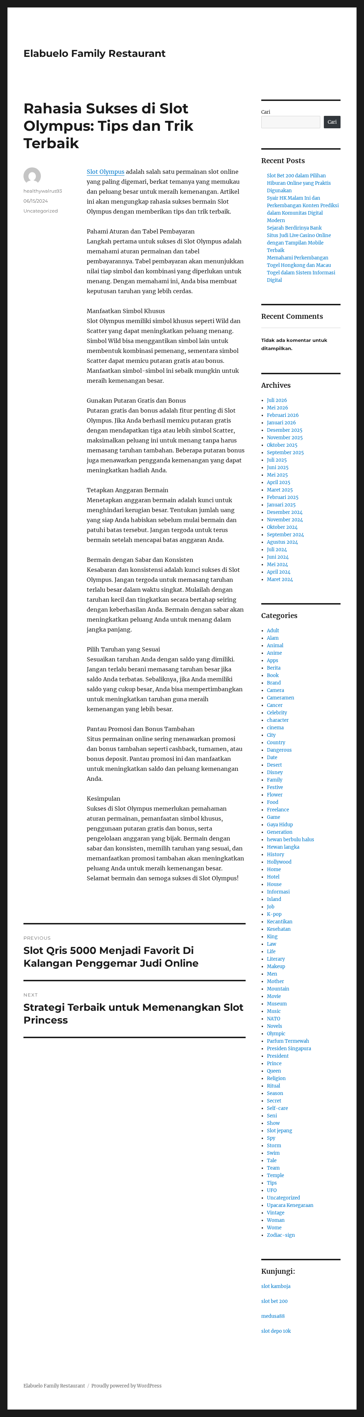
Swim (273, 1153)
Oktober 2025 (282, 445)
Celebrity (277, 713)
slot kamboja (275, 1286)
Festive (275, 787)
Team (273, 1168)
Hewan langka (283, 847)
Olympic (276, 1034)
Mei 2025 (277, 475)
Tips (272, 1183)
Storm (274, 1146)
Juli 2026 (277, 400)
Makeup (276, 967)
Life (271, 952)
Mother (275, 981)
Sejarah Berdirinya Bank (294, 228)
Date (272, 758)
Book (273, 675)
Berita (273, 668)
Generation (280, 832)
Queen (274, 1071)
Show (273, 1123)
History (275, 855)
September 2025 (285, 453)
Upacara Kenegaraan (290, 1205)
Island (274, 899)
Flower (275, 795)
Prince (274, 1064)
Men (272, 974)
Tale (272, 1161)
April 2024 (278, 572)
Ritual (273, 1086)
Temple (275, 1175)
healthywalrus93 (42, 191)
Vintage (275, 1213)
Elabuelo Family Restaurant (94, 53)
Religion (276, 1078)
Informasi (278, 892)
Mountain (278, 989)
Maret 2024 (280, 579)
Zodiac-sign (281, 1235)
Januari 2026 (281, 423)
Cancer (275, 705)
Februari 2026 (283, 415)
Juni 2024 (278, 557)
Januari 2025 (281, 505)
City (271, 735)
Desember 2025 (285, 430)
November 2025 (285, 438)
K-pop (274, 914)
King (272, 937)
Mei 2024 (277, 565)
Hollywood (279, 862)
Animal (275, 646)
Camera (275, 690)
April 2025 (278, 482)
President (278, 1056)
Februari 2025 (283, 497)
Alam (273, 638)
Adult (273, 631)
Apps (272, 660)
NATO (273, 1019)
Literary (276, 959)
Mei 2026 (277, 408)
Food (272, 802)
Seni (272, 1116)
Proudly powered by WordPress (126, 1386)
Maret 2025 (280, 490)
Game (273, 817)
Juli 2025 (277, 460)
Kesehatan (279, 929)
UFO (272, 1190)
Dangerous (279, 750)
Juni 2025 (278, 468)
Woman (276, 1220)
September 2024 (285, 535)
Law (271, 944)
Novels (274, 1026)
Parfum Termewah (288, 1041)
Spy (271, 1138)
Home (274, 869)
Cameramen (280, 698)
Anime (274, 653)
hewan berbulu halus (290, 840)
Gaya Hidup (280, 825)
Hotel (273, 877)
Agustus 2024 (282, 542)
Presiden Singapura (289, 1049)
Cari (265, 112)
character (278, 720)
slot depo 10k (276, 1331)
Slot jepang (279, 1131)
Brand (274, 683)
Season (275, 1093)
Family (274, 780)
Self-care (277, 1108)
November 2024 (285, 520)
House (274, 884)
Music (274, 1011)
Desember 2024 (285, 512)
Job (270, 907)
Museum (277, 1004)
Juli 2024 (277, 550)
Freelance (278, 810)
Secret (274, 1101)
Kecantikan (280, 922)
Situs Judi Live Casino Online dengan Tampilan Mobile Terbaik (299, 242)
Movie (274, 996)
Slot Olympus (105, 171)
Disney (275, 772)
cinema (275, 728)
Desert (274, 765)
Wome (274, 1228)
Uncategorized (40, 211)
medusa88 (273, 1316)
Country (276, 743)
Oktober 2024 (282, 527)
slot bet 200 (274, 1301)
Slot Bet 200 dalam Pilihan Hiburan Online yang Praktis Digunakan (299, 183)
